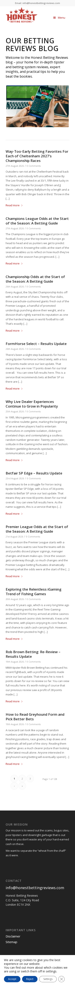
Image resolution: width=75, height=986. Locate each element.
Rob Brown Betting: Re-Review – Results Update (33, 654)
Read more (13, 205)
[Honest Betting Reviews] (22, 14)
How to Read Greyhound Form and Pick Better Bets (35, 716)
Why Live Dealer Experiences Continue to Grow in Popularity (32, 404)
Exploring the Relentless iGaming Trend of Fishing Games (33, 591)
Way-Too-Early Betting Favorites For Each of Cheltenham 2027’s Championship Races (37, 156)
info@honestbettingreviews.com (35, 887)
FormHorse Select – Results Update (36, 343)
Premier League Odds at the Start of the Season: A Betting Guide (37, 529)
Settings (47, 979)
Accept (12, 979)
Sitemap (11, 942)
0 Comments (34, 165)
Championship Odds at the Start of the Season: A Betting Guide (35, 279)
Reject (29, 979)
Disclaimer (13, 936)
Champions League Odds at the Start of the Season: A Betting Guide (37, 221)
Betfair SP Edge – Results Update (34, 473)
